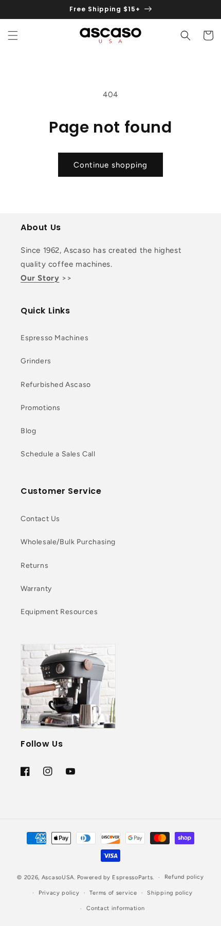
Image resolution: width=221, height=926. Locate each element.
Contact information (115, 908)
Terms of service (113, 893)
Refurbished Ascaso (56, 384)
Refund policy (184, 877)
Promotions (41, 407)
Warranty (36, 588)
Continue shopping (110, 165)
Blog (28, 431)
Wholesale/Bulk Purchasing (68, 542)
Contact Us (40, 518)
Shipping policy (170, 893)
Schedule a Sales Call (58, 454)
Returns (34, 565)
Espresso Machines (54, 338)
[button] (13, 35)
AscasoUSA (58, 877)
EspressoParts (132, 877)
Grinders (36, 361)
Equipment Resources (59, 611)
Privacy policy (59, 893)
